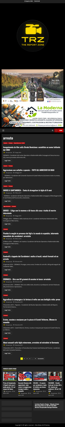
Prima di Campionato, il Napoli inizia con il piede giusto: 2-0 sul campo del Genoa (9, 386)
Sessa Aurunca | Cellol (19, 143)
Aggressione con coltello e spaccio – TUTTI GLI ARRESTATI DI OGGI (28, 170)
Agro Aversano (7, 206)
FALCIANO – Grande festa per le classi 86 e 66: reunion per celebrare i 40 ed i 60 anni (55, 387)
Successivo (41, 358)
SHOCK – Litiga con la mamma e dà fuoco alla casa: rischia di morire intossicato (29, 212)
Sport (6, 378)
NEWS (60, 130)
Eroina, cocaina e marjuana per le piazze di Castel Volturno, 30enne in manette (30, 321)
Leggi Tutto (8, 161)
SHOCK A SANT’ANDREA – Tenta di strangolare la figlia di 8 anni (27, 190)
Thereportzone (8, 152)
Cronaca (11, 143)
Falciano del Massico (10, 376)
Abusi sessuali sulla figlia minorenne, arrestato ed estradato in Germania (31, 342)
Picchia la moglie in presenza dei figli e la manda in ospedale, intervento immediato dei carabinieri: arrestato (31, 234)
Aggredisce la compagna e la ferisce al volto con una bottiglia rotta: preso (31, 299)
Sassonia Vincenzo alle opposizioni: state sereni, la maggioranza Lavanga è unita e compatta (24, 387)
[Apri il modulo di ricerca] (52, 130)
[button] (3, 130)
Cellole (36, 378)
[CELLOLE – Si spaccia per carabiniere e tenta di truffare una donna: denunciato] (40, 376)
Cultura (57, 376)
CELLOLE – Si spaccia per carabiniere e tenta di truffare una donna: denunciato (39, 386)
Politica (22, 378)
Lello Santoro (8, 391)
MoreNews (38, 425)
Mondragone (23, 376)
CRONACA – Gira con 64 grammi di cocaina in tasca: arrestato (27, 279)
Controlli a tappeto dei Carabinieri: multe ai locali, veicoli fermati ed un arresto (30, 257)
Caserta (5, 143)
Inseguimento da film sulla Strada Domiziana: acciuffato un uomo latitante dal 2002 (31, 148)
